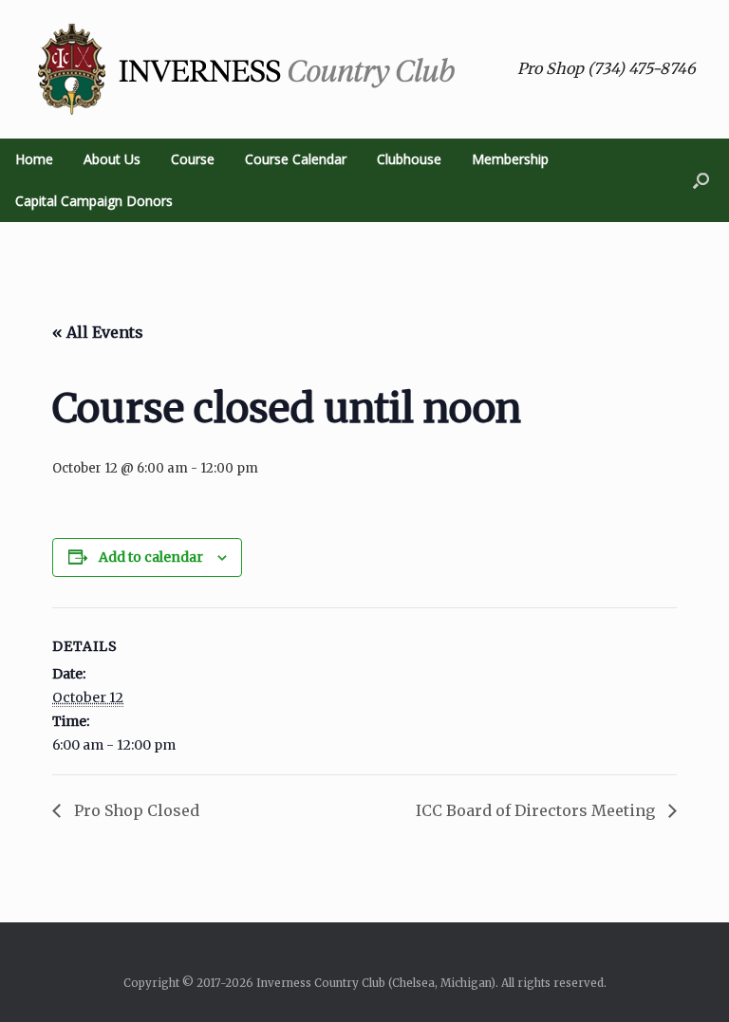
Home (34, 159)
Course (193, 159)
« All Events (97, 332)
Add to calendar (151, 557)
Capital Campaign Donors (94, 201)
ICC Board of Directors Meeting (537, 810)
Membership (510, 159)
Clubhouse (409, 159)
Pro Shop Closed (134, 810)
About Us (112, 159)
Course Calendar (295, 159)
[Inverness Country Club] (246, 69)
